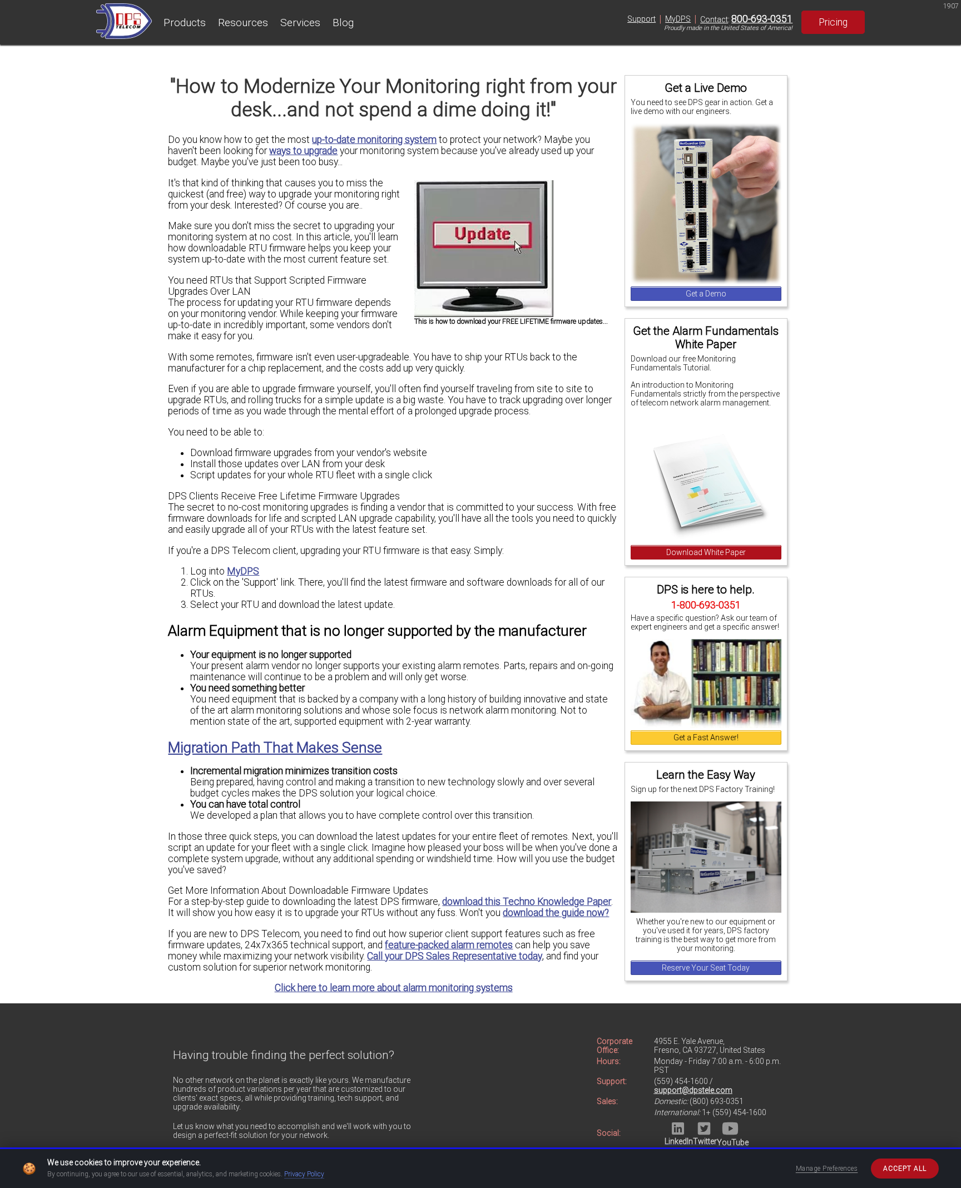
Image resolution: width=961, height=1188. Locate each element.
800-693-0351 (761, 18)
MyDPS (678, 18)
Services (300, 22)
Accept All (905, 1168)
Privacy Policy (304, 1174)
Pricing (833, 22)
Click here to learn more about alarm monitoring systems (394, 987)
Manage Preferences (827, 1168)
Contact (714, 19)
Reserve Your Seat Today (706, 967)
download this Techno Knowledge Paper (526, 901)
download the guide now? (556, 912)
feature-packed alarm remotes (449, 945)
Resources (243, 22)
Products (185, 22)
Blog (343, 22)
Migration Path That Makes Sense (275, 747)
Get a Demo (706, 293)
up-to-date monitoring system (374, 139)
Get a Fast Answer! (706, 737)
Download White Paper (706, 552)
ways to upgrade (303, 150)
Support (641, 18)
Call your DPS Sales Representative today (454, 956)
